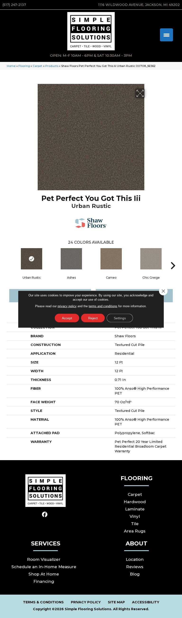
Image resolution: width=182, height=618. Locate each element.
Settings (120, 318)
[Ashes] (71, 259)
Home (11, 66)
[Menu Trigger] (166, 34)
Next (172, 258)
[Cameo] (111, 259)
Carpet (37, 66)
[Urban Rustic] (31, 259)
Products (51, 66)
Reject (93, 318)
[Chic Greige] (151, 259)
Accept (67, 318)
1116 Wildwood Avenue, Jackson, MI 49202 (139, 5)
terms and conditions (103, 306)
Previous (9, 258)
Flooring (24, 66)
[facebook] (44, 515)
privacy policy (67, 306)
